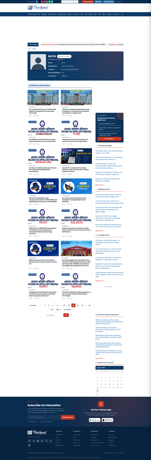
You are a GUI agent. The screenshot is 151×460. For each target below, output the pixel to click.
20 (109, 384)
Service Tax (51, 14)
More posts (100, 185)
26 (105, 387)
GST (82, 14)
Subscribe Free (68, 417)
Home (30, 14)
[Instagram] (47, 2)
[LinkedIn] (44, 2)
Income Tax (36, 14)
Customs (76, 14)
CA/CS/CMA (76, 445)
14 (113, 381)
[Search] (79, 1)
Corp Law (116, 14)
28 (64, 305)
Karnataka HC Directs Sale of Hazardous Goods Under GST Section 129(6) (59, 44)
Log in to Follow (65, 56)
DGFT (95, 14)
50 (89, 305)
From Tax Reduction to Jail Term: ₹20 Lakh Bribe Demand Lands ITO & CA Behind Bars (108, 251)
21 (113, 384)
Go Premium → (109, 139)
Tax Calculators (95, 445)
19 (105, 384)
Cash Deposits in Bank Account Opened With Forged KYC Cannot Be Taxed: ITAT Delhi (109, 275)
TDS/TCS (58, 443)
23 (121, 384)
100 (52, 310)
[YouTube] (42, 2)
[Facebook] (37, 2)
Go (66, 315)
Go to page (50, 315)
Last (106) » (67, 310)
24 (97, 387)
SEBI (103, 14)
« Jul (97, 394)
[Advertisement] (75, 29)
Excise (70, 14)
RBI (100, 14)
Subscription (89, 1)
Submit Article (112, 437)
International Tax (60, 445)
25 (101, 387)
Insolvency (76, 443)
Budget (44, 14)
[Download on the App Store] (107, 420)
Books (99, 1)
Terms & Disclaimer (118, 453)
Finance (109, 14)
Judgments (94, 440)
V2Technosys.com (60, 453)
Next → (58, 310)
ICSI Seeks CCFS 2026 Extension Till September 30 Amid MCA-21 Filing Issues (108, 243)
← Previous (32, 305)
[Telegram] (52, 2)
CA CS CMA (88, 14)
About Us (111, 434)
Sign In (119, 1)
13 (109, 381)
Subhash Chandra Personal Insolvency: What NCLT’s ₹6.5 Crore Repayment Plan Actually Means (109, 266)
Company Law (61, 14)
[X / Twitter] (39, 2)
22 (117, 384)
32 (82, 305)
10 (97, 381)
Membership (112, 445)
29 (69, 305)
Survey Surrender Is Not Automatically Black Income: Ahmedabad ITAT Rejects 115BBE (109, 210)
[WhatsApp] (49, 2)
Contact (111, 443)
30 (121, 387)
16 (121, 381)
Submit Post (109, 1)
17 (97, 384)
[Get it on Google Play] (95, 420)
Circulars (93, 437)
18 (101, 384)
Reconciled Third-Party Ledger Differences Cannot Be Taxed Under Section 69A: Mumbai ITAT (108, 218)
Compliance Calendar (97, 443)
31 (78, 305)
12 (105, 381)
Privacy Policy (108, 453)
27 (109, 387)
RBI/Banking (76, 440)
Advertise (111, 440)
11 (101, 381)
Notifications (94, 434)
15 (117, 381)
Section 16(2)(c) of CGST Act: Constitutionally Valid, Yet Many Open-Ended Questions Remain (109, 166)
